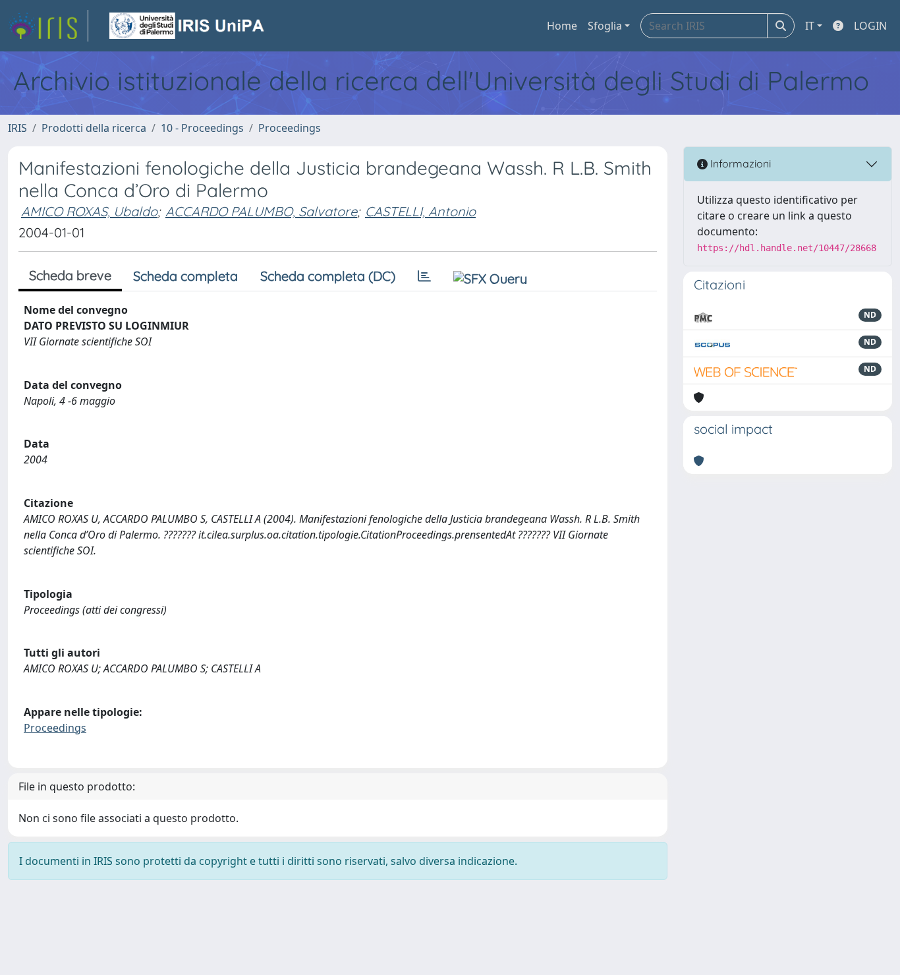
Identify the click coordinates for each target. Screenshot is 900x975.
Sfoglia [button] (605, 25)
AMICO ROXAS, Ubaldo (89, 211)
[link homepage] (48, 26)
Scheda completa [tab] (185, 276)
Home (562, 25)
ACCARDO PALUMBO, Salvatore (261, 211)
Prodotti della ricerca (94, 128)
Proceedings (289, 128)
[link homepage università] (188, 26)
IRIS (17, 128)
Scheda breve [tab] (70, 275)
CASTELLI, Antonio (420, 211)
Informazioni (739, 163)
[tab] (424, 276)
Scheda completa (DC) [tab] (327, 276)
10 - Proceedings (202, 128)
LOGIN (870, 25)
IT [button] (809, 25)
